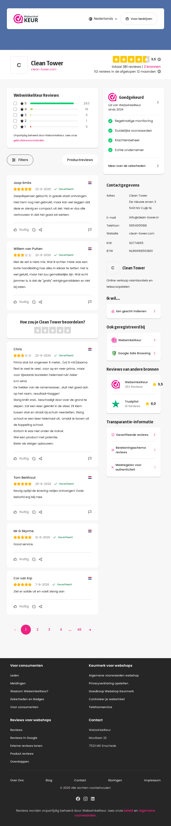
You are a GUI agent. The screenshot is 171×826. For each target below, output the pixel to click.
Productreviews (80, 159)
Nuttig (24, 229)
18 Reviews (132, 406)
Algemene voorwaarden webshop (114, 675)
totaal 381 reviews (126, 66)
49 (79, 629)
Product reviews (21, 754)
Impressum (152, 780)
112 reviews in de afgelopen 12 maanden (125, 71)
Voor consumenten (24, 707)
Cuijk (144, 208)
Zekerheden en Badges (27, 699)
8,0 (153, 403)
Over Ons (17, 780)
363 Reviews (134, 387)
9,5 (156, 59)
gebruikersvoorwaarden (29, 140)
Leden (14, 675)
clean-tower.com (43, 69)
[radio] (116, 59)
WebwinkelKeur (136, 382)
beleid (128, 810)
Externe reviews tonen (26, 746)
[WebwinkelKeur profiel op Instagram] (85, 798)
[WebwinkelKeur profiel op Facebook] (78, 798)
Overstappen (19, 761)
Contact (80, 780)
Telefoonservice (100, 707)
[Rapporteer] (90, 229)
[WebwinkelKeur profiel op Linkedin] (93, 798)
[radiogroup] (131, 59)
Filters (23, 159)
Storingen (115, 780)
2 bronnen (152, 67)
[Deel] (40, 229)
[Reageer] (33, 229)
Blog (49, 780)
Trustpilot (131, 401)
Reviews (16, 730)
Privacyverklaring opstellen (108, 683)
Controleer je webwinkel (107, 699)
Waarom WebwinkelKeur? (29, 691)
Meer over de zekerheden (127, 166)
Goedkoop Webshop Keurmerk (111, 691)
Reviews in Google (23, 738)
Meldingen (18, 683)
